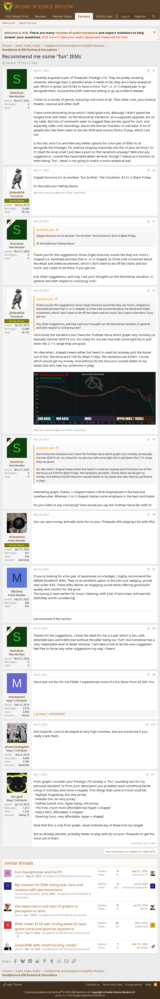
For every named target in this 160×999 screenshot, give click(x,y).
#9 (154, 675)
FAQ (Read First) (17, 16)
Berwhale (142, 947)
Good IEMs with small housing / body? (46, 945)
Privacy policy (133, 984)
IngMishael (141, 926)
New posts (8, 23)
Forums (84, 16)
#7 (154, 569)
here (53, 37)
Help (148, 984)
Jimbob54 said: (45, 229)
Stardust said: (44, 299)
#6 (154, 514)
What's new (104, 16)
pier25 (18, 915)
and (52, 714)
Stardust (10, 63)
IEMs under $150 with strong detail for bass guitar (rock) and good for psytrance (50, 926)
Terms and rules (112, 984)
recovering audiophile (27, 894)
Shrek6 (19, 949)
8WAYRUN (99, 995)
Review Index (62, 16)
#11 (153, 774)
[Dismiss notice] (154, 33)
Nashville (24, 765)
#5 (154, 439)
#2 (154, 170)
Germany (23, 560)
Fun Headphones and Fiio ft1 (39, 872)
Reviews (40, 16)
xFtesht (19, 933)
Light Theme (14, 984)
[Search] (154, 16)
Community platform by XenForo (58, 992)
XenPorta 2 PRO (63, 995)
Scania (25, 715)
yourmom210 (140, 874)
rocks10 (19, 876)
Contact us (93, 984)
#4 (154, 290)
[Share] (148, 70)
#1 (154, 70)
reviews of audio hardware (77, 33)
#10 (153, 724)
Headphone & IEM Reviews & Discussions (67, 876)
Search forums (27, 23)
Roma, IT (24, 815)
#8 (154, 628)
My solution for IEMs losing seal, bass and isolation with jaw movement (49, 887)
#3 (154, 221)
